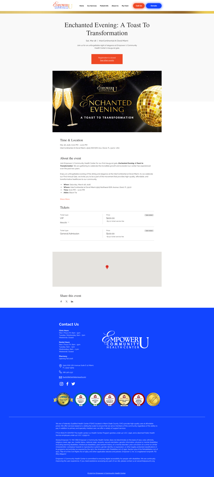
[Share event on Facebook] (61, 301)
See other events (107, 60)
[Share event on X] (67, 301)
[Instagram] (61, 383)
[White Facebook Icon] (67, 383)
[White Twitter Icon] (73, 383)
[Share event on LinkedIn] (72, 301)
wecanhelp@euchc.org (146, 461)
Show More (65, 199)
